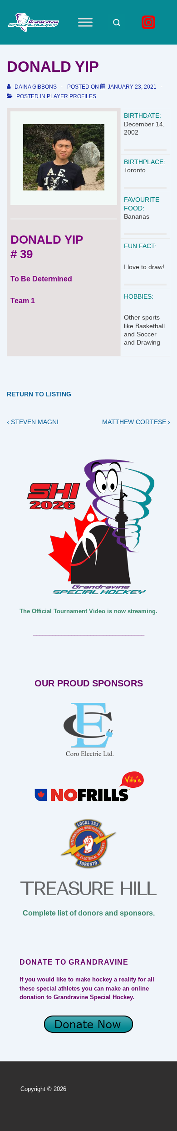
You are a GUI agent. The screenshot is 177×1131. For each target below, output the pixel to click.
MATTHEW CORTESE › (136, 421)
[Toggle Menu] (85, 22)
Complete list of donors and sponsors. (89, 913)
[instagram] (149, 22)
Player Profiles (71, 96)
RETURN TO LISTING (39, 394)
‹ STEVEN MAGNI (33, 421)
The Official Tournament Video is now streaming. (88, 611)
